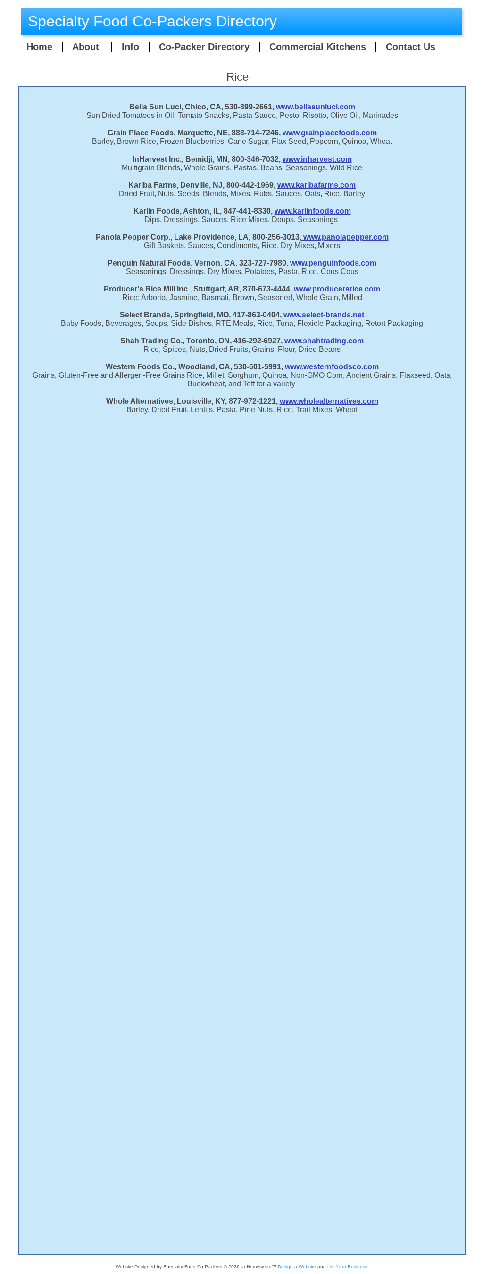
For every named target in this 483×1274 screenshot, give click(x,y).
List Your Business (347, 1266)
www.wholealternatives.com (329, 401)
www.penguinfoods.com (333, 263)
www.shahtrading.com (323, 341)
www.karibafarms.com (316, 185)
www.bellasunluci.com (315, 107)
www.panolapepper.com (345, 237)
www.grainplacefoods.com (330, 133)
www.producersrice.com (337, 289)
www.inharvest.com (317, 159)
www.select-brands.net (323, 315)
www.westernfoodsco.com (331, 367)
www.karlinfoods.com (313, 211)
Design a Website (297, 1266)
